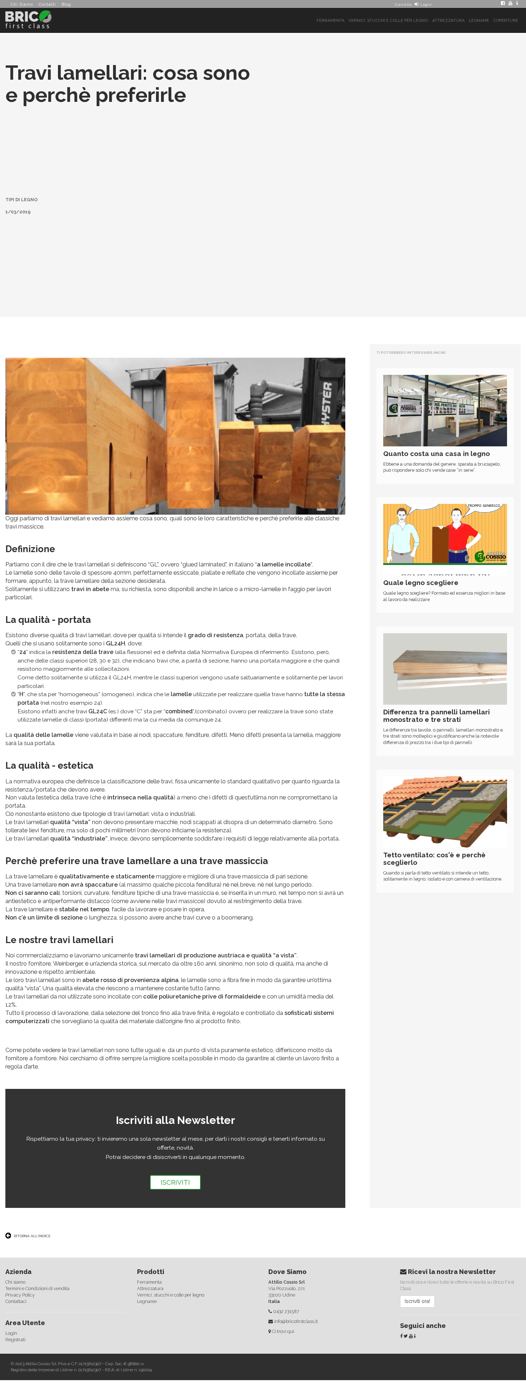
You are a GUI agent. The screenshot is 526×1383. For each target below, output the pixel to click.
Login (426, 4)
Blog (66, 4)
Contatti (47, 4)
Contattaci (15, 1276)
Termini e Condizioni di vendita (37, 1263)
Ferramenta (331, 20)
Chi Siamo (22, 4)
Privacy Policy (20, 1270)
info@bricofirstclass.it (296, 1296)
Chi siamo (15, 1257)
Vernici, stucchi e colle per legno (388, 20)
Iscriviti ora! (417, 1276)
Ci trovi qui (283, 1306)
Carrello (403, 4)
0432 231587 (286, 1286)
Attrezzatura (448, 20)
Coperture (505, 20)
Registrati (15, 1314)
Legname (479, 20)
